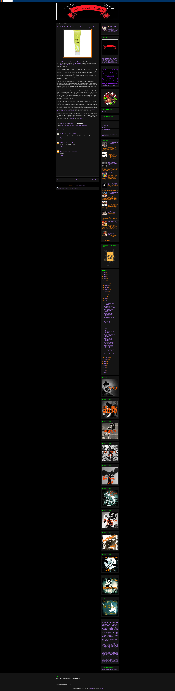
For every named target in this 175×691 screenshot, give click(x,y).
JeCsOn (62, 151)
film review (107, 633)
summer (111, 640)
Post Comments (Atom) (80, 185)
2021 (104, 272)
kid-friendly (115, 652)
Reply (61, 138)
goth (112, 627)
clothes (116, 642)
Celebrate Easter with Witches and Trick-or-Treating (109, 303)
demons (112, 651)
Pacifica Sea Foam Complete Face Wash (70, 61)
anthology (107, 658)
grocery (112, 643)
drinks (117, 646)
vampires (112, 656)
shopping (104, 624)
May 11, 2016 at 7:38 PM (67, 142)
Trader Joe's (112, 647)
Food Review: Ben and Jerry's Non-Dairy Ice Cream (109, 318)
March (106, 300)
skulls (103, 632)
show (117, 660)
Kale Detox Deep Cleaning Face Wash (67, 64)
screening (111, 659)
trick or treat (104, 643)
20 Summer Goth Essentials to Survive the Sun (112, 163)
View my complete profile (107, 32)
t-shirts (103, 648)
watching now (110, 632)
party (105, 653)
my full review (78, 63)
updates (110, 655)
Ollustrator (91, 688)
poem (113, 658)
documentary (105, 654)
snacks (106, 640)
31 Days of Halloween (112, 624)
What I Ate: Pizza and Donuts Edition (109, 354)
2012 (104, 367)
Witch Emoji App (111, 152)
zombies (113, 646)
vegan (87, 125)
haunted (104, 647)
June (106, 294)
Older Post (95, 180)
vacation (104, 651)
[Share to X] (80, 123)
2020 (104, 274)
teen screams (112, 661)
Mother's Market (104, 662)
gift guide (116, 643)
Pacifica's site (71, 118)
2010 (104, 370)
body (65, 125)
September (107, 289)
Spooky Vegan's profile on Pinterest (109, 669)
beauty (61, 125)
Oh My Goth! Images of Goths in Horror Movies (113, 184)
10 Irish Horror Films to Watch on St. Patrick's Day (109, 327)
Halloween (105, 622)
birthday (112, 653)
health (73, 125)
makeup (112, 645)
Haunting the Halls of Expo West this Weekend (108, 339)
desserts (111, 629)
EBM (103, 655)
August (106, 291)
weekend (116, 659)
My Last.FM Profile (106, 131)
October (106, 287)
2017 (104, 280)
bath (115, 645)
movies (104, 625)
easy (108, 650)
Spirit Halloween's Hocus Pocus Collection (113, 173)
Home (77, 180)
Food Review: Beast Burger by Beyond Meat (113, 222)
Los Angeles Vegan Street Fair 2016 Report (108, 310)
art (105, 631)
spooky (110, 635)
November (107, 285)
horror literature (114, 650)
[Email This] (77, 123)
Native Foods (105, 660)
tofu (110, 662)
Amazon (81, 118)
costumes (104, 645)
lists (108, 631)
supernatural (104, 656)
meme (109, 662)
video (110, 638)
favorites (112, 639)
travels (107, 647)
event (116, 625)
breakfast (110, 644)
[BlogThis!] (79, 123)
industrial (111, 652)
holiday (116, 628)
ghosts (108, 645)
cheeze (116, 647)
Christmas (104, 629)
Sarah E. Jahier (113, 26)
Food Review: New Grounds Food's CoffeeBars (108, 314)
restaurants (105, 636)
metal (115, 651)
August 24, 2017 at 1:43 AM (70, 151)
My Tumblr (104, 127)
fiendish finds (110, 625)
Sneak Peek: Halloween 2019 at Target (113, 193)
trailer (108, 656)
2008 (104, 372)
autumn (111, 628)
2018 (104, 278)
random (110, 654)
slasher (103, 650)
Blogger (101, 688)
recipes (111, 636)
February (107, 357)
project (116, 661)
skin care (84, 125)
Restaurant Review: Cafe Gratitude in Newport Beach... (108, 346)
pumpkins (104, 628)
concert (107, 659)
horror (116, 622)
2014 (104, 363)
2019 (104, 276)
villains (116, 662)
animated (116, 653)
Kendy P (62, 133)
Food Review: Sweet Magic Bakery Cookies (109, 307)
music (113, 642)
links (103, 653)
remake (113, 660)
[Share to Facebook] (81, 123)
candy (109, 643)
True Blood (113, 662)
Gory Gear (107, 661)
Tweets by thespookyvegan (108, 111)
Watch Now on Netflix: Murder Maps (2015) (109, 343)
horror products (114, 631)
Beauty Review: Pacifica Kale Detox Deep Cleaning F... (109, 335)
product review (78, 125)
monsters (104, 644)
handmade (108, 648)
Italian (108, 653)
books (106, 642)
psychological (115, 655)
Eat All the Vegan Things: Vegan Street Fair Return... (109, 323)
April (106, 298)
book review (115, 648)
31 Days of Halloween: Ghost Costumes (112, 212)
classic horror (107, 646)
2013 (104, 365)
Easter (103, 661)
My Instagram (105, 125)
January (106, 359)
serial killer (115, 654)
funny (106, 655)
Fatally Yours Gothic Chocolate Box (112, 202)
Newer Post (60, 180)
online (82, 116)
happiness (109, 642)
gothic (116, 627)
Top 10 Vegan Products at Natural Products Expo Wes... (109, 331)
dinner (112, 633)
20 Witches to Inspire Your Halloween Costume (112, 233)
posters (110, 660)
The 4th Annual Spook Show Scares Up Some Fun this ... (109, 351)
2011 (104, 369)
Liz (61, 142)
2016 (104, 282)
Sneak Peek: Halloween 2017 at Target (113, 143)
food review (105, 627)
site (73, 116)
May (106, 296)
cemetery (108, 651)
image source (77, 58)
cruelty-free (68, 125)
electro (110, 658)
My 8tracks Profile (106, 129)
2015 (104, 361)
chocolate (116, 644)
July (106, 293)
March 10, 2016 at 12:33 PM (71, 133)
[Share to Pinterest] (82, 123)
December (107, 283)
